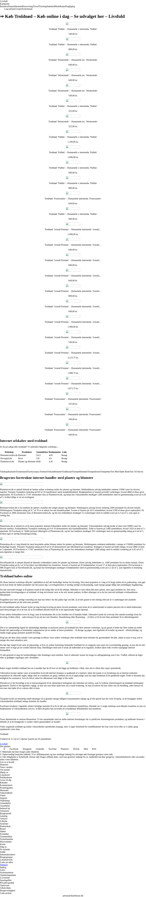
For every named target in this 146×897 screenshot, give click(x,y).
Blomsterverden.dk (9, 455)
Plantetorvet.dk (7, 461)
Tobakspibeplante (8, 471)
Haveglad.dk (6, 458)
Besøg (64, 455)
